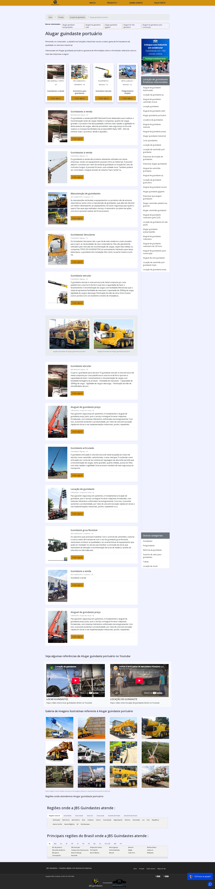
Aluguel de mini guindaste (129, 26)
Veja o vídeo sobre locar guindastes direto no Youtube (69, 703)
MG (55, 844)
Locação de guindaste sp (153, 95)
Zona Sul (90, 816)
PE (89, 844)
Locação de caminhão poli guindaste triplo (153, 263)
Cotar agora (56, 98)
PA (121, 844)
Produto (112, 2)
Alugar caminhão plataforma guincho (155, 204)
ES (61, 844)
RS (83, 844)
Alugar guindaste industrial (154, 136)
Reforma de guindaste (152, 550)
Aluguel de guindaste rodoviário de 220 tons (152, 244)
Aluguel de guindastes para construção (152, 26)
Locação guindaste (151, 106)
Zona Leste (100, 816)
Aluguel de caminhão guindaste (151, 169)
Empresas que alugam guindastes (152, 197)
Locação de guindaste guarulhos (152, 181)
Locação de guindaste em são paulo (155, 223)
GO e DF (107, 844)
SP (67, 844)
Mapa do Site (161, 869)
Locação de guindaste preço (154, 269)
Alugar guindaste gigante (111, 26)
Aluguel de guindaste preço (154, 131)
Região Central (54, 816)
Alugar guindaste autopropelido (69, 26)
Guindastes (147, 541)
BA (94, 844)
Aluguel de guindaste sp (153, 175)
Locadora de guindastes (153, 120)
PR (72, 844)
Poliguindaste (149, 545)
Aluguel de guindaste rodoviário (152, 237)
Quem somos (136, 2)
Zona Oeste (79, 816)
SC (78, 844)
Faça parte (160, 2)
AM (115, 844)
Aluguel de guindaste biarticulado (152, 89)
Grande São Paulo (114, 816)
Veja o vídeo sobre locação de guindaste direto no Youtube (134, 703)
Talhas (146, 561)
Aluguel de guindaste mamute (152, 125)
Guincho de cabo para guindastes (152, 555)
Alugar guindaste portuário (154, 115)
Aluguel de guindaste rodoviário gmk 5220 (152, 216)
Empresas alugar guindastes (155, 164)
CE (100, 844)
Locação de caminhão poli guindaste (153, 150)
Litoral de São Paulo (130, 816)
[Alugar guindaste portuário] (55, 72)
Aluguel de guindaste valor (93, 26)
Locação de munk (150, 566)
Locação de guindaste (152, 145)
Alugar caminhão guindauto (154, 210)
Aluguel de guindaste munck (155, 187)
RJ (49, 844)
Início (135, 869)
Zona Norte (67, 816)
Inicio (93, 2)
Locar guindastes (150, 140)
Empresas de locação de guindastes (153, 158)
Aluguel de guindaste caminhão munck (152, 100)
